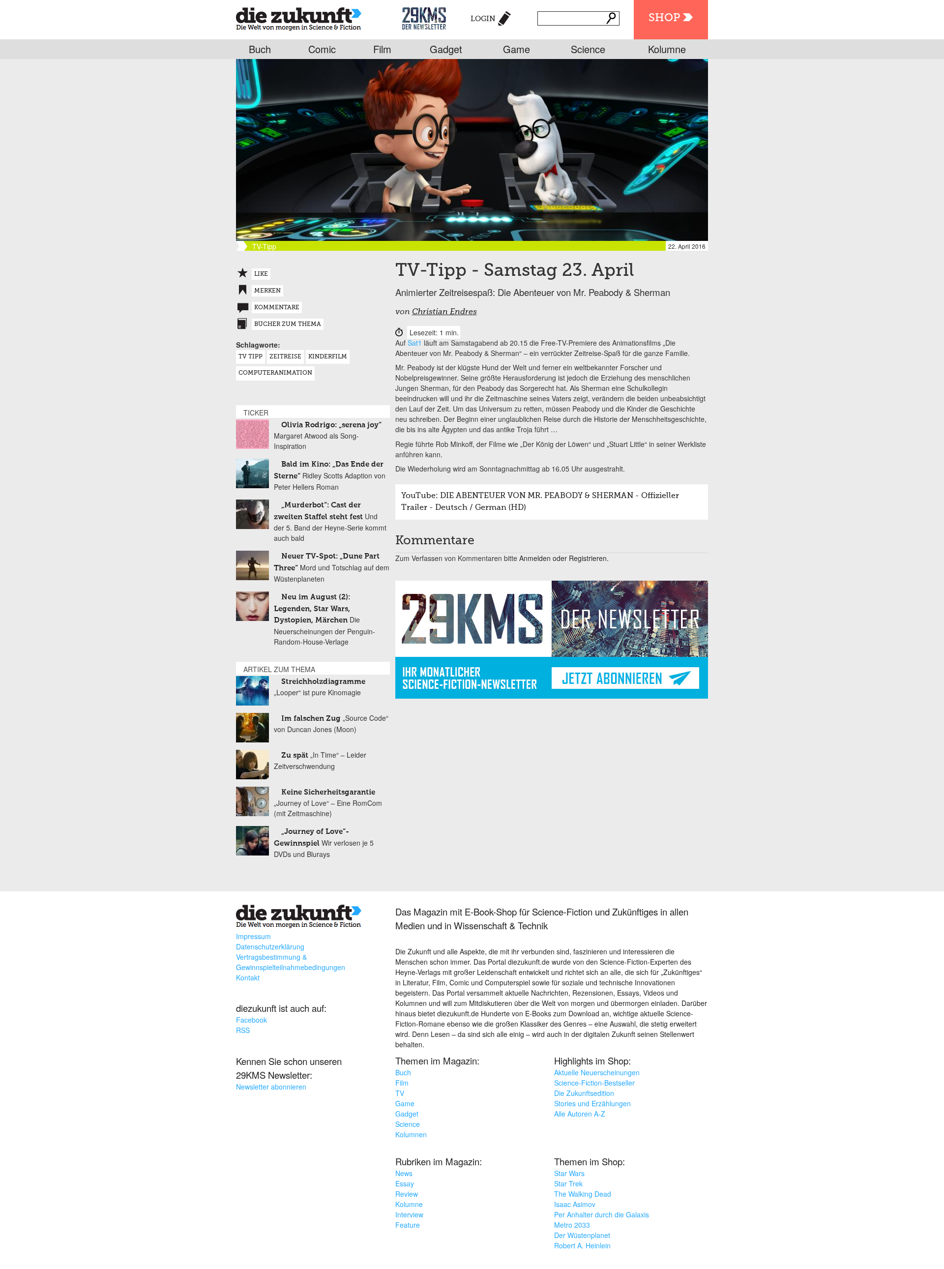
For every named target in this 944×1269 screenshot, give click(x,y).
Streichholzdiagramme (323, 681)
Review (406, 1194)
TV (399, 1093)
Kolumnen (411, 1134)
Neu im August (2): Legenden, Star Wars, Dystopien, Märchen (312, 608)
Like (261, 274)
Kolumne (667, 49)
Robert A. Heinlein (582, 1245)
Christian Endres (444, 312)
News (404, 1173)
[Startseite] (298, 17)
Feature (407, 1225)
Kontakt (248, 977)
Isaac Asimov (574, 1204)
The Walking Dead (582, 1194)
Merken (267, 291)
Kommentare (276, 308)
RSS (243, 1030)
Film (382, 49)
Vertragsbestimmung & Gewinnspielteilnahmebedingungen (290, 962)
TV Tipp (250, 357)
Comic (322, 49)
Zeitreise (285, 357)
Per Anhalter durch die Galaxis (601, 1214)
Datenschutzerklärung (270, 946)
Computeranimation (275, 373)
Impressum (253, 936)
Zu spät (294, 755)
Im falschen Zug (311, 718)
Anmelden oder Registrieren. (564, 558)
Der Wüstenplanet (582, 1235)
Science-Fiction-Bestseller (594, 1083)
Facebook (251, 1020)
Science (588, 49)
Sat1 (415, 343)
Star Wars (569, 1173)
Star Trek (568, 1183)
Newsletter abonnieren (271, 1087)
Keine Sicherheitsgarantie (328, 792)
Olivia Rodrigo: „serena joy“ (331, 425)
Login (483, 19)
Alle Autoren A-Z (579, 1114)
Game (516, 49)
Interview (409, 1214)
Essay (404, 1183)
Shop (664, 18)
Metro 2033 (572, 1225)
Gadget (446, 49)
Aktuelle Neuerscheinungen (597, 1072)
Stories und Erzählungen (592, 1103)
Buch (260, 49)
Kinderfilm (327, 357)
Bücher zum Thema (287, 324)
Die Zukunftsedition (584, 1093)
